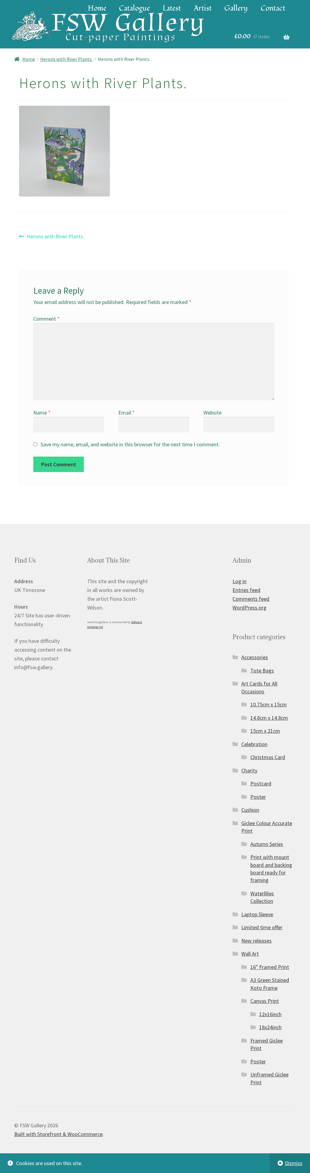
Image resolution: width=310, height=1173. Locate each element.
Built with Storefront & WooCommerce (58, 1134)
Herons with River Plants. (66, 59)
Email (126, 412)
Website (212, 412)
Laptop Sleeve (257, 914)
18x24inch (270, 1027)
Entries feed (246, 589)
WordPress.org (249, 607)
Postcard (260, 783)
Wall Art (250, 953)
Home (97, 8)
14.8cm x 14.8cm (269, 717)
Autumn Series (266, 844)
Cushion (250, 809)
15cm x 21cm (265, 730)
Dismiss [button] (293, 1163)
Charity (249, 770)
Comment (46, 318)
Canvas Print (264, 1000)
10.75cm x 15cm (268, 704)
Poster (258, 796)
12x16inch (270, 1014)
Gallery (236, 8)
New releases (256, 940)
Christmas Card (267, 757)
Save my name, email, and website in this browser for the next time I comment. (130, 444)
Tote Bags (262, 670)
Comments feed (250, 598)
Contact (273, 8)
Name (42, 412)
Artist (203, 8)
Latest (172, 8)
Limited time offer (261, 927)
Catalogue (134, 8)
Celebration (254, 744)
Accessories (254, 657)
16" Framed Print (269, 966)
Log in (239, 581)
